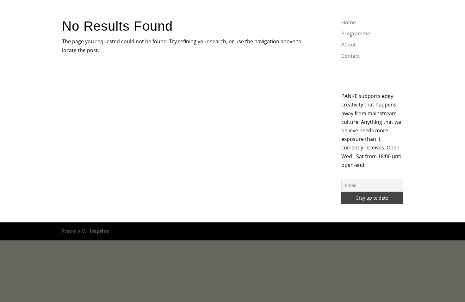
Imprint (99, 231)
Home (280, 13)
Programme (310, 13)
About (342, 13)
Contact (368, 13)
